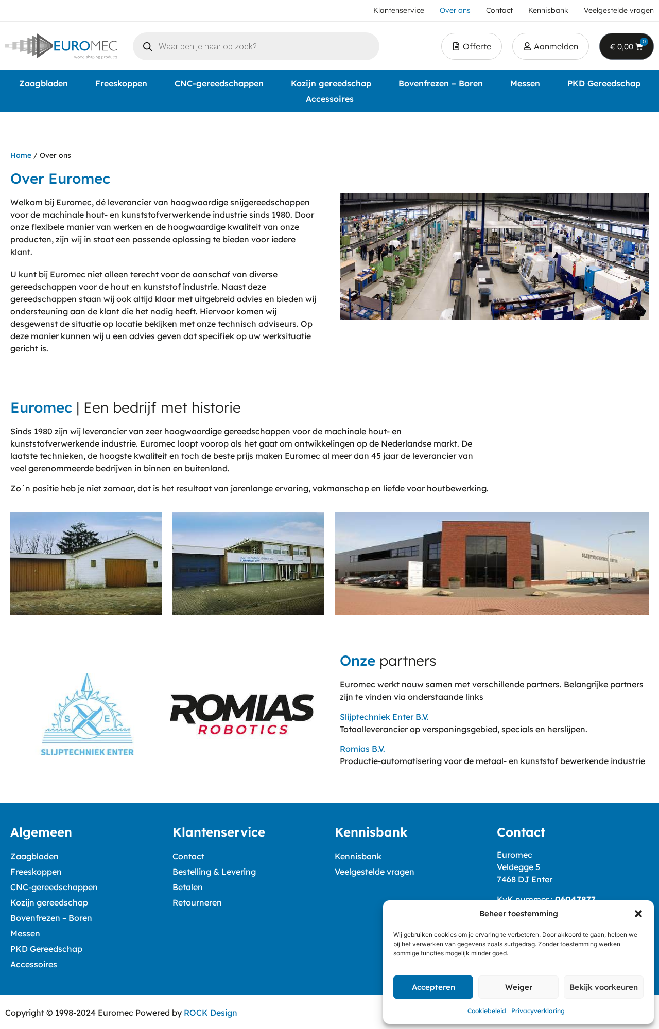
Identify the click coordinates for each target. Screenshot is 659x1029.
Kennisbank (358, 856)
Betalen (187, 887)
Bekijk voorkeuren (603, 987)
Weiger (518, 987)
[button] (638, 914)
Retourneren (197, 902)
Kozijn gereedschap (331, 83)
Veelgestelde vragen (374, 871)
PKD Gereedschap (603, 83)
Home (20, 155)
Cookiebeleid (486, 1011)
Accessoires (330, 99)
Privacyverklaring (538, 1011)
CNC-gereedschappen (219, 83)
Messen (525, 83)
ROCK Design (210, 1012)
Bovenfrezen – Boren (440, 83)
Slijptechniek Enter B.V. (384, 717)
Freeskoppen (121, 83)
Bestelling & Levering (214, 871)
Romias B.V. (362, 748)
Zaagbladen (43, 83)
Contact (188, 856)
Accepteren (433, 987)
